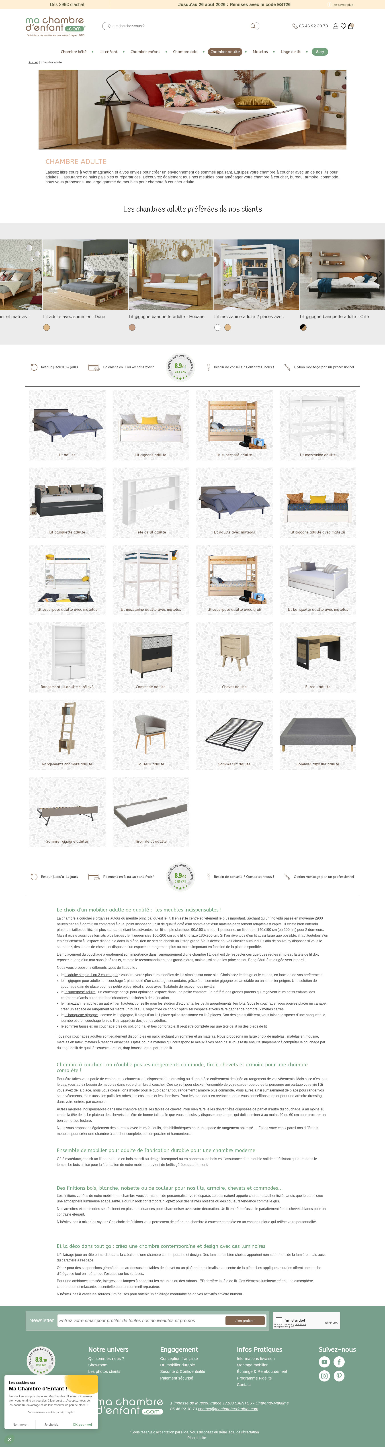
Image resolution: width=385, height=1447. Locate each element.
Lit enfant (108, 51)
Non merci (20, 1424)
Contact (244, 1384)
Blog (320, 52)
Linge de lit (291, 51)
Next (379, 273)
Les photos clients (104, 1371)
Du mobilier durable (177, 1365)
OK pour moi (82, 1424)
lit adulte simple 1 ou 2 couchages (91, 975)
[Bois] (132, 327)
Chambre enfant (145, 51)
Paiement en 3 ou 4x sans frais (128, 367)
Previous (5, 273)
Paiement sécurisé (176, 1378)
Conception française (179, 1358)
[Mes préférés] (343, 26)
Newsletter (41, 1320)
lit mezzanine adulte (80, 1003)
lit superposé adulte (80, 992)
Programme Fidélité (254, 1378)
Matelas (260, 51)
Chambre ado (185, 51)
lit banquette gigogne (81, 1015)
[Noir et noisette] (303, 327)
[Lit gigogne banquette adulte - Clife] (342, 274)
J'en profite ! (245, 1320)
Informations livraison (256, 1358)
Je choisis (51, 1424)
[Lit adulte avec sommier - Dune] (85, 274)
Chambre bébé (73, 51)
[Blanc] (217, 327)
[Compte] (335, 26)
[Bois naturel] (46, 327)
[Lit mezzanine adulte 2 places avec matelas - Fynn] (256, 274)
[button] (9, 1439)
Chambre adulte (225, 51)
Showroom (97, 1365)
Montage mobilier (252, 1365)
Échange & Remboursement (262, 1371)
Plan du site (196, 1438)
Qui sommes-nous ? (106, 1358)
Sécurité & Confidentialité (182, 1371)
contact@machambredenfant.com (228, 1409)
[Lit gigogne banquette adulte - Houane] (171, 274)
